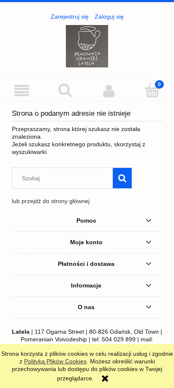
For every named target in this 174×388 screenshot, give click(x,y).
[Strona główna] (87, 45)
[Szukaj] (122, 178)
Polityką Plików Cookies (55, 361)
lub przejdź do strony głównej (51, 201)
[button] (22, 91)
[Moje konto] (108, 90)
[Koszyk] (152, 90)
